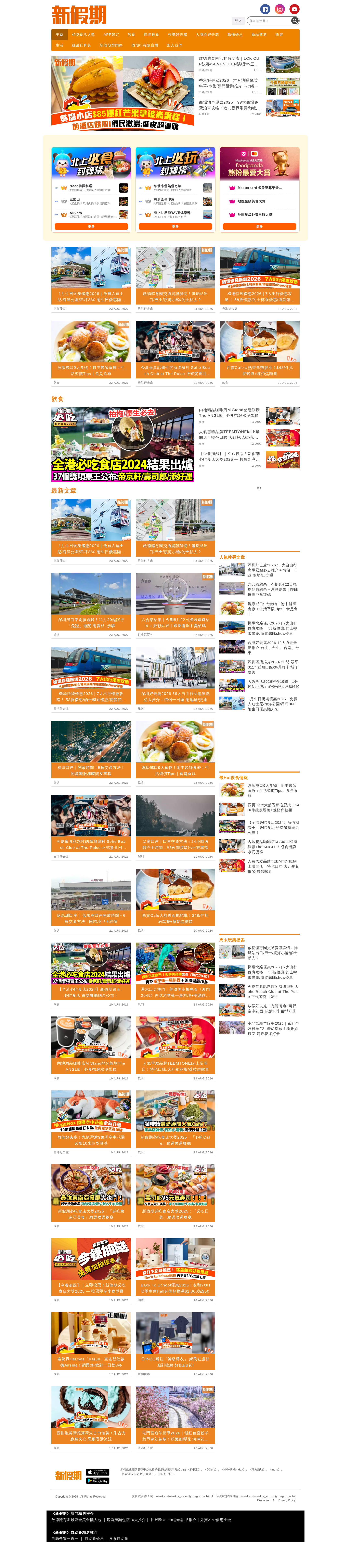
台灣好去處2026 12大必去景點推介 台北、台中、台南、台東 (273, 648)
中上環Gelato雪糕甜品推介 (173, 1520)
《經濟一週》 (165, 1474)
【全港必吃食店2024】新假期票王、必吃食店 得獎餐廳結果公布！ (273, 827)
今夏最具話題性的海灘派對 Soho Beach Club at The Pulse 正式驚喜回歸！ (273, 992)
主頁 (59, 35)
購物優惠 (235, 35)
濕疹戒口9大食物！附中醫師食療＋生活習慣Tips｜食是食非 (273, 609)
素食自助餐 (118, 1539)
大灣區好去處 (207, 35)
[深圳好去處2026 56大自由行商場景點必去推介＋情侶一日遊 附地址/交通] (232, 569)
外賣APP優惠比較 (215, 1520)
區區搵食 (151, 35)
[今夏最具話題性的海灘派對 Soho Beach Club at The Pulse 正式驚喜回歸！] (232, 991)
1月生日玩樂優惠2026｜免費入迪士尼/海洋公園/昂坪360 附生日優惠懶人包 (273, 704)
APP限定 (111, 35)
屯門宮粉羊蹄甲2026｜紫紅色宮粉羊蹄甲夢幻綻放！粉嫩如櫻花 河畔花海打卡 (273, 1028)
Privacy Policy (287, 1500)
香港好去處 (177, 35)
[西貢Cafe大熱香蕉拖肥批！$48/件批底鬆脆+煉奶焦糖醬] (232, 809)
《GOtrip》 (211, 1469)
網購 (141, 1300)
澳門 (141, 1004)
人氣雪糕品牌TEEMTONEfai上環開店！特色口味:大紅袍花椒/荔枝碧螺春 (273, 866)
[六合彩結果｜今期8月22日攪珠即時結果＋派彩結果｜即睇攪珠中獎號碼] (232, 588)
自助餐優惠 (94, 1539)
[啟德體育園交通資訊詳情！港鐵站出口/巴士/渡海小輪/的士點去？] (232, 952)
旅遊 (279, 35)
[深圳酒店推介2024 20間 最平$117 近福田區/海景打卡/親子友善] (232, 666)
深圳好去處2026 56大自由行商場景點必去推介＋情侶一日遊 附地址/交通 (273, 570)
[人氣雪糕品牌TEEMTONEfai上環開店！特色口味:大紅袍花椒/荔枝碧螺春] (232, 865)
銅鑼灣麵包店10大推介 (126, 1520)
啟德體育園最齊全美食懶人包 (76, 1520)
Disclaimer (264, 1500)
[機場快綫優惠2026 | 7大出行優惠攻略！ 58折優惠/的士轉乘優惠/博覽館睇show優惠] (232, 627)
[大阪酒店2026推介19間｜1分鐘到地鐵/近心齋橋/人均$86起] (232, 685)
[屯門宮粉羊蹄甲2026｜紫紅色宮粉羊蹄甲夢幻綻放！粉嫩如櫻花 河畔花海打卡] (232, 1027)
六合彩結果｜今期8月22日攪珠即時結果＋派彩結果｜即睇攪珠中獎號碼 (273, 589)
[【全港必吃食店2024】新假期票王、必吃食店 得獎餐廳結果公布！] (232, 826)
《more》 (275, 1469)
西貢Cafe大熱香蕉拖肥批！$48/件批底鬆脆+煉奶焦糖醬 (273, 807)
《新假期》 (194, 1469)
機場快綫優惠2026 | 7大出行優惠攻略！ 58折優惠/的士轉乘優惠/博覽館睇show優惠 (272, 628)
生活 (59, 45)
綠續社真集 (81, 45)
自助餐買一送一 (64, 1539)
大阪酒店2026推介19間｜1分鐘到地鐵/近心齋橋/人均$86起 (273, 684)
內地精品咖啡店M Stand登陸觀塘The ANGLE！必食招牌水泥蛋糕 (273, 847)
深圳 (57, 634)
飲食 (131, 35)
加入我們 (174, 45)
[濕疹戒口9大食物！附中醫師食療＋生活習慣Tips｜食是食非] (232, 608)
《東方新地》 (257, 1469)
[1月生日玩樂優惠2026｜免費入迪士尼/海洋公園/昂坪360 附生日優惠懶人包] (232, 703)
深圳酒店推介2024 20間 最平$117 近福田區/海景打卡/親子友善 (273, 667)
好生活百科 (145, 634)
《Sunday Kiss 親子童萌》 (137, 1474)
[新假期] (113, 14)
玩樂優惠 (204, 114)
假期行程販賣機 (144, 45)
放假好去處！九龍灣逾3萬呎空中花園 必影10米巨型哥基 (272, 1008)
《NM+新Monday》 (233, 1469)
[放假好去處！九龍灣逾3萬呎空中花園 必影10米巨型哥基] (232, 1010)
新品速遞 (259, 35)
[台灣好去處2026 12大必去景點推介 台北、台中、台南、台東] (232, 647)
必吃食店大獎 (83, 35)
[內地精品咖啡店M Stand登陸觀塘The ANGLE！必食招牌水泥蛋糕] (232, 846)
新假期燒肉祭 (111, 45)
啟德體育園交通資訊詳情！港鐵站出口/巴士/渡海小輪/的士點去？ (273, 953)
